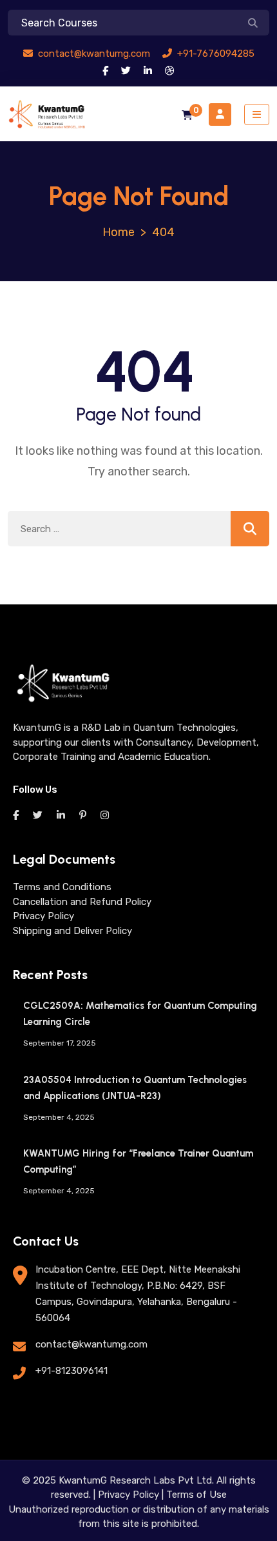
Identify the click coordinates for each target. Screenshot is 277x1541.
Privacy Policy (43, 916)
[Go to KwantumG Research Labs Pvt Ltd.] (118, 232)
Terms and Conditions (62, 887)
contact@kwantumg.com (92, 53)
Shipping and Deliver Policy (72, 931)
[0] (187, 115)
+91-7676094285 (214, 53)
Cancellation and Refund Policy (82, 902)
